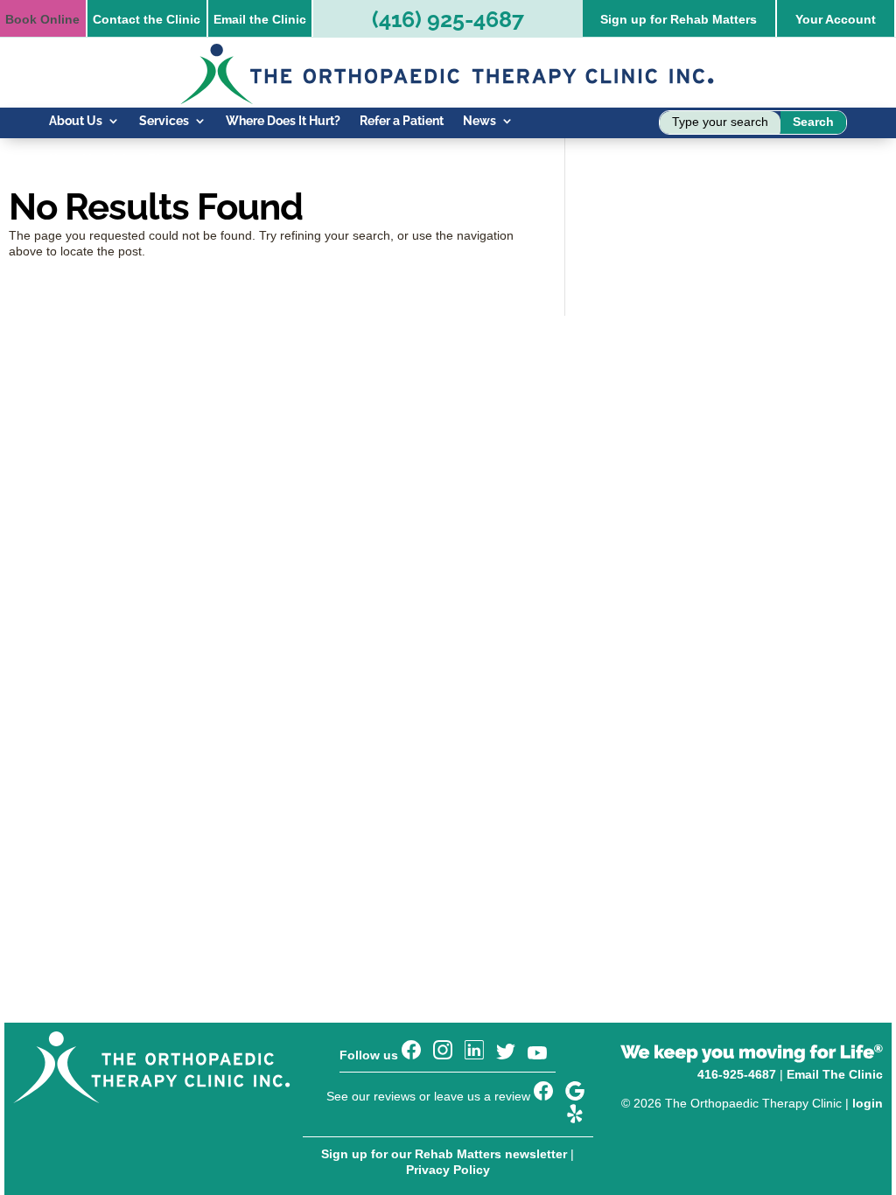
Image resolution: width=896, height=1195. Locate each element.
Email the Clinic (260, 19)
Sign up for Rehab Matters (678, 19)
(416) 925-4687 (448, 19)
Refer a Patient (402, 121)
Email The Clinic (835, 1074)
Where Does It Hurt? (283, 121)
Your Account (835, 19)
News (479, 121)
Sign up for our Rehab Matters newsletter (444, 1154)
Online (42, 19)
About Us (75, 121)
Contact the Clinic (146, 19)
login (867, 1103)
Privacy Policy (448, 1170)
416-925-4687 (736, 1074)
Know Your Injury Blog (112, 159)
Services (164, 121)
